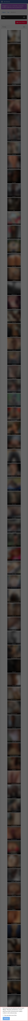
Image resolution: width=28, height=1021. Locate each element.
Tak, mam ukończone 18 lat (10, 1015)
